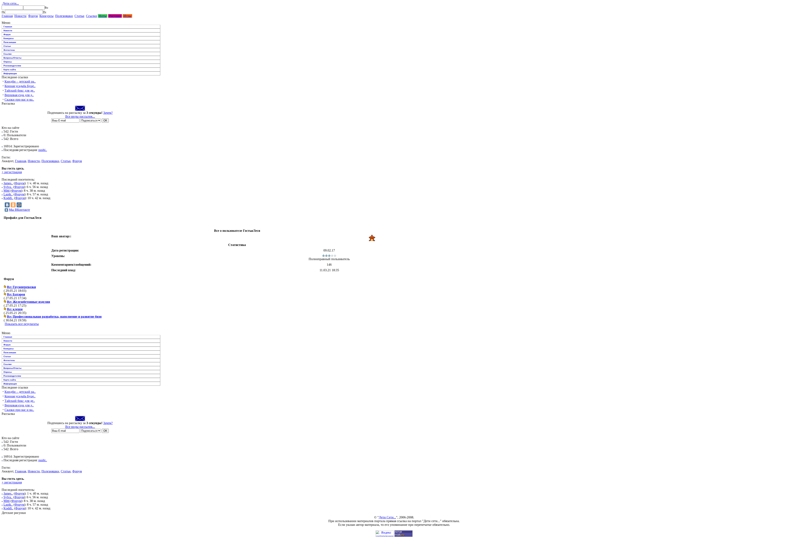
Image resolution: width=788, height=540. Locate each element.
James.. (8, 183)
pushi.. (42, 150)
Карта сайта (9, 69)
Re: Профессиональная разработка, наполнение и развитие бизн (54, 316)
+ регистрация (12, 172)
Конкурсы (46, 16)
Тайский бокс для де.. (20, 90)
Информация (10, 73)
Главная (7, 16)
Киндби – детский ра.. (20, 81)
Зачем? (108, 112)
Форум (33, 16)
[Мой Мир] (19, 204)
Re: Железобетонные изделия (28, 301)
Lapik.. (8, 194)
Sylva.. (8, 187)
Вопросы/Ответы (12, 58)
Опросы (7, 62)
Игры (127, 16)
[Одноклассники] (13, 204)
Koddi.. (8, 198)
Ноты (103, 16)
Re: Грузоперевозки (21, 287)
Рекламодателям (12, 66)
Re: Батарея (16, 294)
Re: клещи (15, 309)
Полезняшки (64, 16)
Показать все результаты (22, 324)
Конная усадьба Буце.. (20, 86)
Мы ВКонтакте (19, 209)
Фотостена (9, 50)
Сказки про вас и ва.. (19, 99)
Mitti (6, 190)
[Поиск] (3, 12)
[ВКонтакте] (7, 204)
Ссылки (91, 16)
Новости (20, 16)
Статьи (79, 16)
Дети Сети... (387, 517)
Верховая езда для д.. (19, 95)
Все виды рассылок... (80, 116)
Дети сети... (10, 3)
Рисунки (115, 16)
